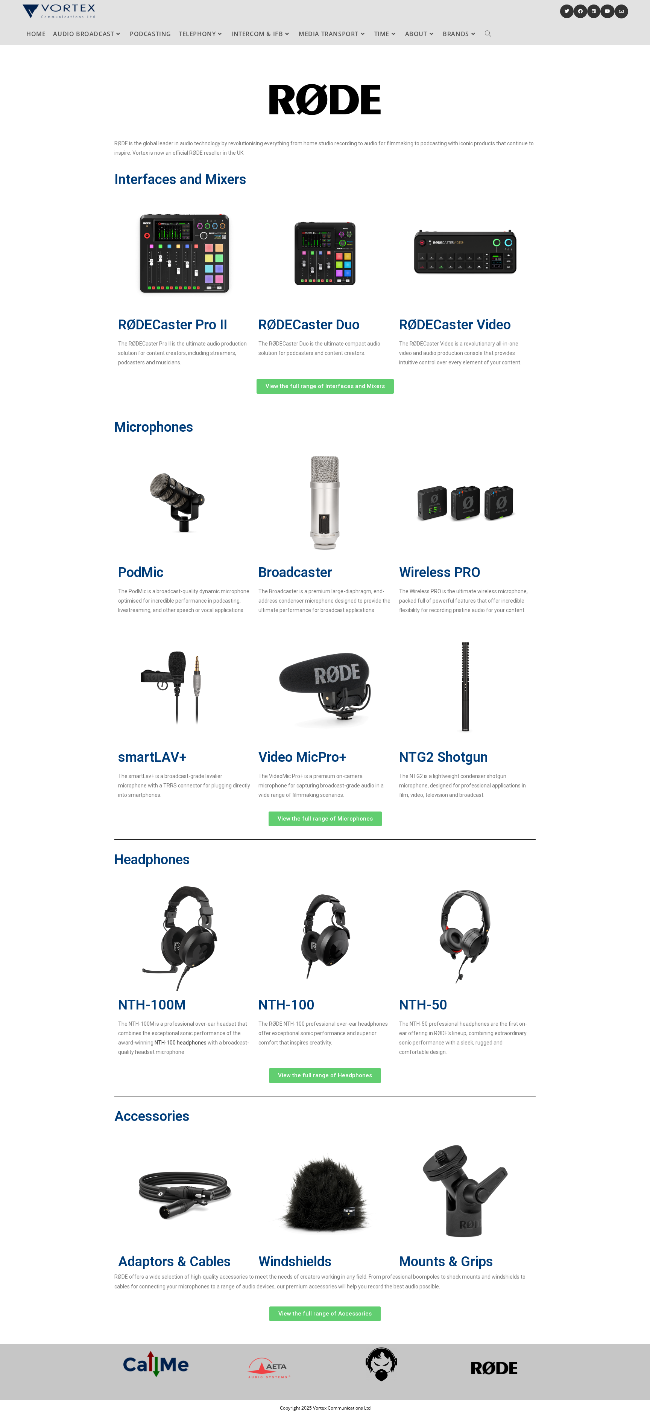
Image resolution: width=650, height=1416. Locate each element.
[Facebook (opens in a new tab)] (580, 11)
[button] (325, 386)
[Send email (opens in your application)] (621, 11)
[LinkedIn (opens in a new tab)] (593, 11)
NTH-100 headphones (181, 1043)
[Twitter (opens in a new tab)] (567, 11)
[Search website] (488, 34)
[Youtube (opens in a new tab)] (607, 11)
